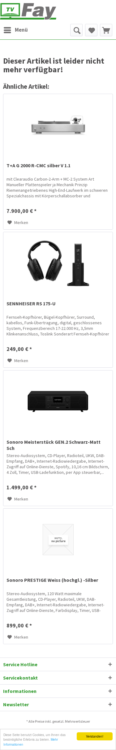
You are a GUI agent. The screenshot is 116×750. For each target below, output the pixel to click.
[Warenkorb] (106, 30)
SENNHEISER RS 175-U (31, 303)
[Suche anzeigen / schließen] (76, 30)
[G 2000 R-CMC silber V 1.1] (58, 125)
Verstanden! (94, 736)
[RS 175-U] (58, 263)
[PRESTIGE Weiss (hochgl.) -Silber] (58, 540)
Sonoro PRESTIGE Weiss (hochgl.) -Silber (52, 580)
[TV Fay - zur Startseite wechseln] (28, 11)
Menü (21, 29)
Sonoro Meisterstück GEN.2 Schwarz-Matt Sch (53, 445)
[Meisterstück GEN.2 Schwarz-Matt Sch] (58, 401)
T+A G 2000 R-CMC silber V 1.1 (38, 165)
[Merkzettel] (91, 30)
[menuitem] (15, 30)
